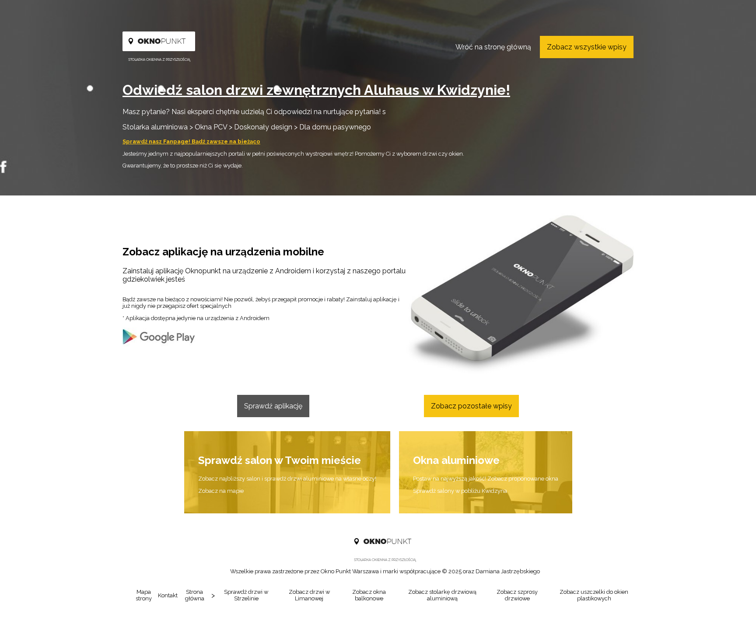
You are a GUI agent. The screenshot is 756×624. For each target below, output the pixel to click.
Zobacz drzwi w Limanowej (309, 595)
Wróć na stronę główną (493, 47)
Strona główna (194, 595)
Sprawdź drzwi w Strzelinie (246, 595)
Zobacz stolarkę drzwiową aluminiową (442, 595)
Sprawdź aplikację (273, 406)
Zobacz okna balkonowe (369, 595)
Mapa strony (144, 595)
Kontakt (168, 595)
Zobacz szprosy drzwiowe (517, 595)
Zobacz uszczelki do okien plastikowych (594, 595)
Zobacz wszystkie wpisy (586, 47)
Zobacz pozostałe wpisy (471, 406)
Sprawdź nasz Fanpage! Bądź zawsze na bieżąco (191, 141)
